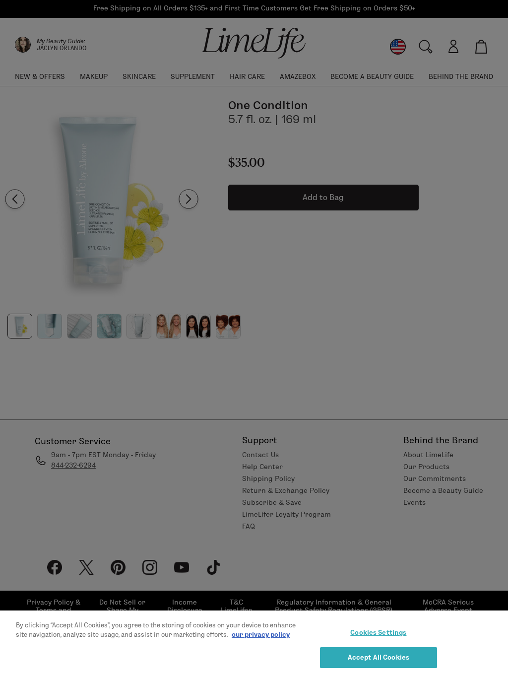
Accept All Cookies (378, 657)
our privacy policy (261, 634)
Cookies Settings (378, 632)
